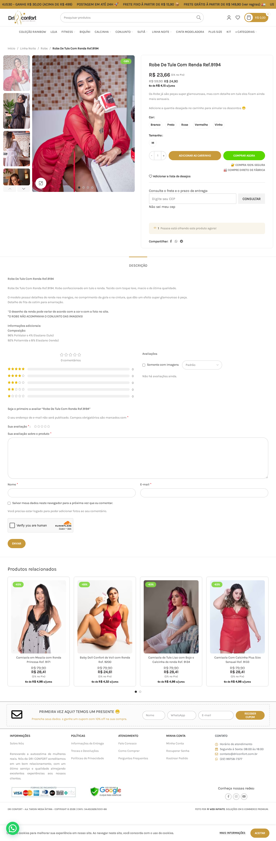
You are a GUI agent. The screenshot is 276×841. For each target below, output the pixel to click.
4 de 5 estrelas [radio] (45, 426)
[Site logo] (22, 17)
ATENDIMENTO (128, 736)
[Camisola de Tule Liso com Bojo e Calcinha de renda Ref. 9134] (171, 616)
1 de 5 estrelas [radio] (35, 426)
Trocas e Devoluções (85, 751)
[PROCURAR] (199, 17)
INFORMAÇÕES (20, 736)
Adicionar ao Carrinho (195, 155)
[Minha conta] (229, 17)
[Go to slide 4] (92, 187)
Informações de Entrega (87, 743)
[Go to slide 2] (83, 187)
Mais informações (233, 832)
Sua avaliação (18, 426)
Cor (151, 117)
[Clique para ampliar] (40, 183)
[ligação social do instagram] (236, 796)
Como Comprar (129, 751)
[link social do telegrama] (181, 241)
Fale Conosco (127, 743)
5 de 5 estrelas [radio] (48, 426)
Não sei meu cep (162, 207)
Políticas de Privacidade (87, 758)
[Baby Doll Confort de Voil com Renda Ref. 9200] (104, 616)
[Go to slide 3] (88, 187)
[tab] (138, 263)
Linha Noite (28, 48)
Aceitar (260, 833)
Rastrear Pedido (177, 758)
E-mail (146, 484)
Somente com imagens (163, 365)
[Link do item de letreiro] (202, 4)
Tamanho (155, 135)
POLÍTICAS (78, 736)
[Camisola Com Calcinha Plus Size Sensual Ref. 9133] (237, 616)
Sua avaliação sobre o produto (30, 433)
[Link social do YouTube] (244, 796)
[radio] (155, 125)
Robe (44, 48)
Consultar (252, 199)
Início (11, 48)
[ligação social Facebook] (170, 241)
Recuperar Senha (177, 751)
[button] (9, 188)
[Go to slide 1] (79, 187)
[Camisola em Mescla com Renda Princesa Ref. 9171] (38, 616)
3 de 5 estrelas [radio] (42, 426)
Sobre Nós (17, 743)
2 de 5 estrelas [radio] (38, 426)
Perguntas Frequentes (133, 758)
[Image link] (43, 792)
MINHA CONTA (175, 736)
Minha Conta (175, 743)
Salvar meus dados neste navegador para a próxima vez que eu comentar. (62, 503)
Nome (13, 484)
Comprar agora (244, 155)
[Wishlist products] (237, 17)
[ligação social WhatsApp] (176, 241)
